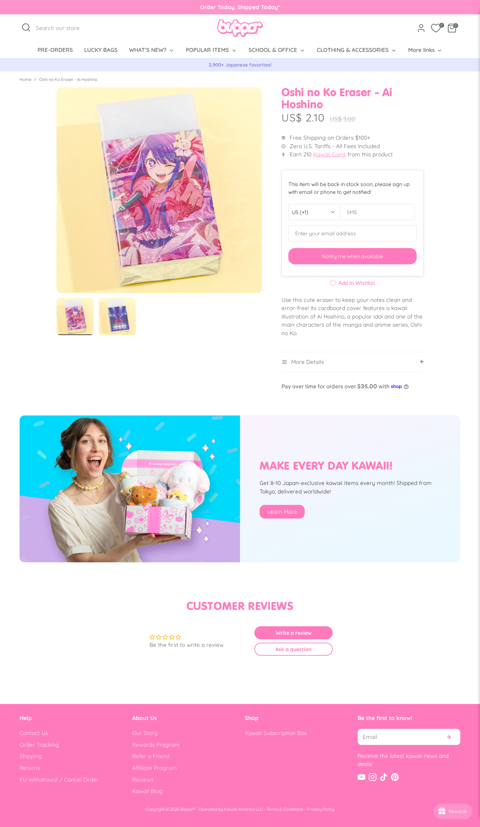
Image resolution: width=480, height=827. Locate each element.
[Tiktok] (384, 777)
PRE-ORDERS (55, 49)
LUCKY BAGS (101, 49)
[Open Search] (26, 27)
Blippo (186, 809)
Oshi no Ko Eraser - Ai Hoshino (68, 79)
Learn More (282, 511)
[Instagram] (372, 777)
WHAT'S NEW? (148, 49)
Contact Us (34, 732)
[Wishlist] (435, 28)
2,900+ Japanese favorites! (240, 65)
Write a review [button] (294, 633)
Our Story (145, 732)
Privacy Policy (320, 809)
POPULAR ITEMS (208, 49)
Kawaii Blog (147, 791)
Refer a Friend (150, 756)
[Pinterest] (395, 777)
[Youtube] (361, 777)
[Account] (421, 28)
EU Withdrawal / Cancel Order (59, 779)
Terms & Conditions (284, 809)
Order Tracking (39, 744)
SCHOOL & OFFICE (273, 49)
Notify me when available (352, 256)
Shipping (31, 756)
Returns (30, 767)
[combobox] (61, 28)
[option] (240, 65)
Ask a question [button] (293, 649)
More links (422, 49)
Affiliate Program (154, 767)
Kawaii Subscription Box (276, 732)
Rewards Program (156, 744)
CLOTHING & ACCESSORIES (353, 49)
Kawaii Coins (329, 154)
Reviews (142, 779)
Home (25, 79)
